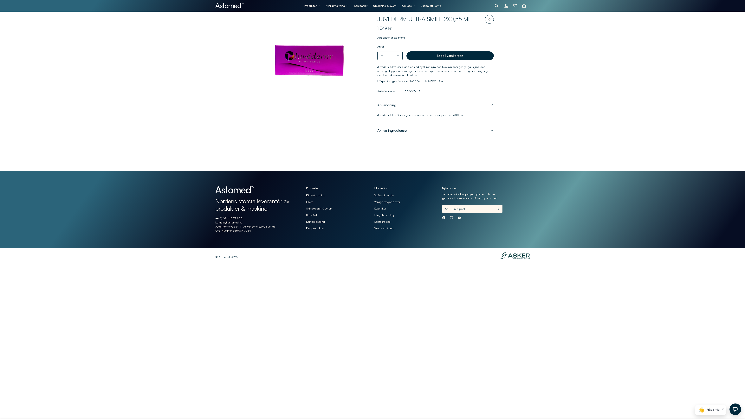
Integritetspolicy (384, 215)
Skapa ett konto (384, 228)
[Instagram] (451, 217)
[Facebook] (443, 217)
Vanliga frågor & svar (387, 201)
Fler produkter (315, 228)
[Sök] (497, 6)
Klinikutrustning (315, 195)
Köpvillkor (380, 208)
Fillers (309, 201)
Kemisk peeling (315, 221)
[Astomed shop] (229, 5)
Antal (380, 46)
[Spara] (489, 19)
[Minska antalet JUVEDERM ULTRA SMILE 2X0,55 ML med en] (382, 55)
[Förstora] (359, 23)
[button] (524, 5)
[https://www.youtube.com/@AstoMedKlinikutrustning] (459, 217)
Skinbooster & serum (319, 208)
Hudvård (311, 215)
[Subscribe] (498, 209)
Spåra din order (384, 195)
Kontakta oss (382, 221)
